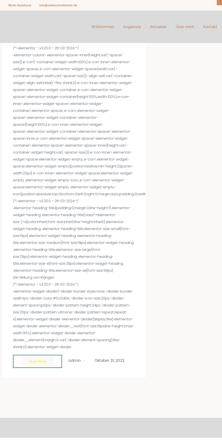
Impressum (100, 426)
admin (74, 360)
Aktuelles (158, 27)
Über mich (185, 27)
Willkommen (102, 27)
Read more (37, 361)
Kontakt (210, 27)
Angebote (132, 27)
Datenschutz (120, 426)
